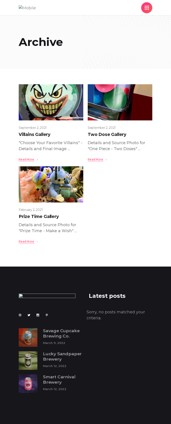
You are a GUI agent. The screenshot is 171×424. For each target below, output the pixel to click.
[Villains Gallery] (51, 102)
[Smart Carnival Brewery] (28, 383)
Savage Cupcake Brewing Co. (61, 333)
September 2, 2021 (33, 128)
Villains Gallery (34, 134)
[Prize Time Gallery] (51, 184)
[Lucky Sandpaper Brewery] (28, 360)
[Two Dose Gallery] (120, 102)
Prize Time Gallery (39, 216)
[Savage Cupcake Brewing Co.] (28, 337)
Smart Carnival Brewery (59, 379)
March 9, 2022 (54, 343)
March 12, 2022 (54, 366)
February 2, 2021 (31, 210)
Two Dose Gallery (107, 134)
